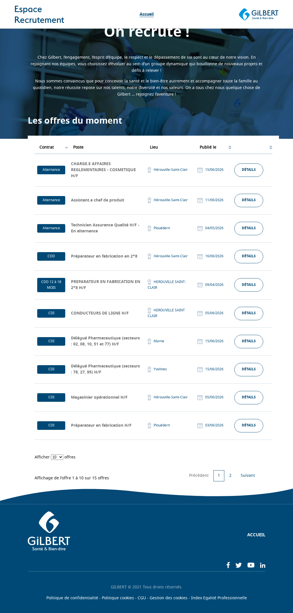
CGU (142, 598)
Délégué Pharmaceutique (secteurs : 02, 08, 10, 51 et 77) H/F (105, 341)
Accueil (147, 14)
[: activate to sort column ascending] (251, 147)
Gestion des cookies (168, 598)
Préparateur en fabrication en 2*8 (104, 256)
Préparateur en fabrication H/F (101, 425)
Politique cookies (118, 598)
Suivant (248, 475)
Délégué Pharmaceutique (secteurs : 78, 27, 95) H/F (105, 369)
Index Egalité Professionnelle (219, 598)
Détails (249, 170)
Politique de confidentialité (72, 598)
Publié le (208, 147)
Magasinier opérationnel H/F (99, 397)
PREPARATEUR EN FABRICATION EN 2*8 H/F (105, 285)
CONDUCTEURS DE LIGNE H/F (100, 313)
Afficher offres (55, 457)
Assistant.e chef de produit (97, 200)
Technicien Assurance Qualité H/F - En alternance (105, 228)
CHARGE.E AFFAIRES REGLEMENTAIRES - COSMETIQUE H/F (103, 170)
